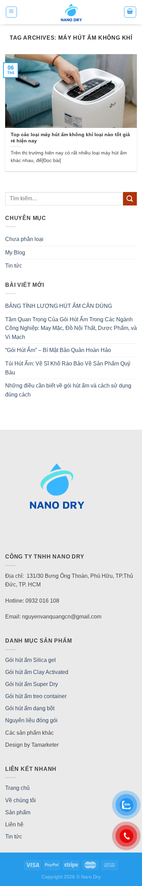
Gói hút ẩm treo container (36, 696)
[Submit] (130, 198)
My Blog (15, 252)
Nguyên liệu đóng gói (31, 720)
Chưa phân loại (24, 239)
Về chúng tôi (20, 800)
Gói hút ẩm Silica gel (30, 660)
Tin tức (13, 266)
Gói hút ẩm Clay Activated (36, 672)
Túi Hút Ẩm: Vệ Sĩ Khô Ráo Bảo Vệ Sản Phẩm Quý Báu (67, 368)
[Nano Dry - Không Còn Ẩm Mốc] (71, 12)
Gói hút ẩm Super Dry (31, 684)
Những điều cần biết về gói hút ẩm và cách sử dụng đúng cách (68, 390)
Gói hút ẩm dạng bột (29, 708)
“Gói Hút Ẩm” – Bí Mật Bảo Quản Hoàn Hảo (58, 350)
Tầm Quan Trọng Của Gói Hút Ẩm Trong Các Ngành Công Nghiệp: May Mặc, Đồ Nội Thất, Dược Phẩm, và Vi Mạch (71, 328)
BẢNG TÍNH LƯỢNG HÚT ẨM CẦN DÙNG (58, 306)
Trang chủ (17, 788)
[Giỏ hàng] (130, 12)
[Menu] (11, 12)
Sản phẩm (17, 812)
